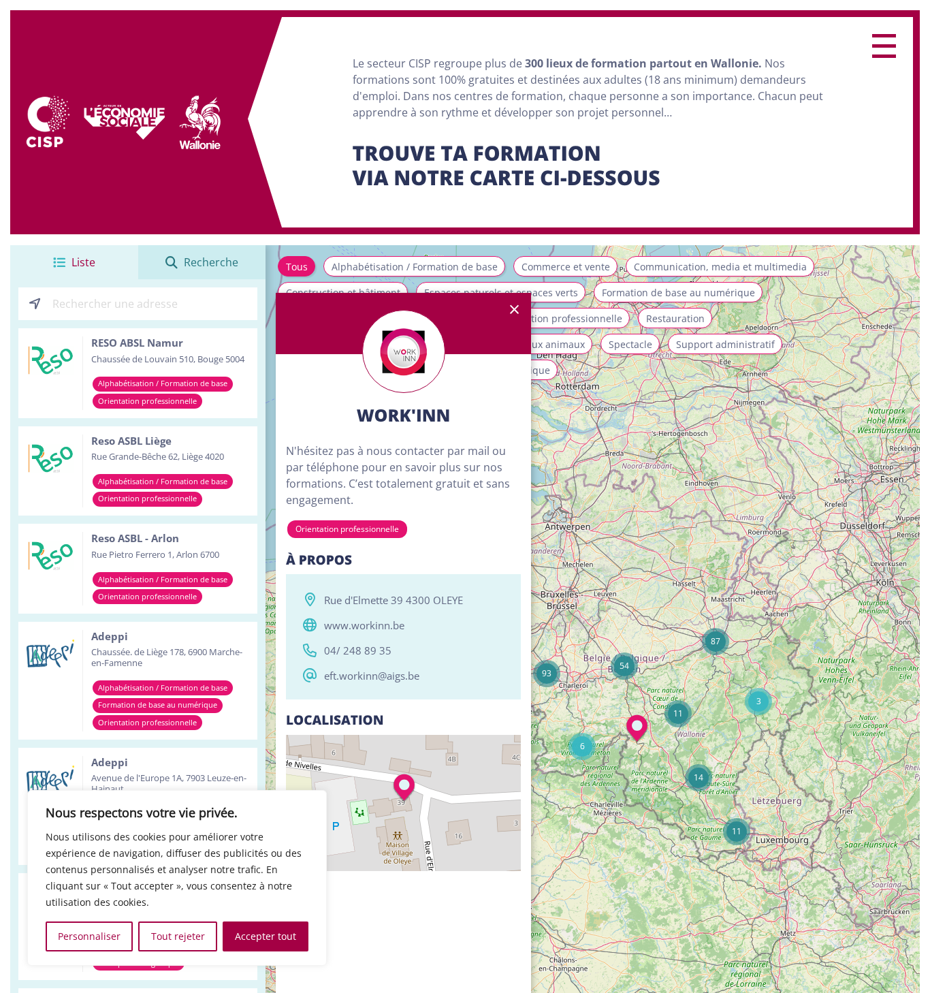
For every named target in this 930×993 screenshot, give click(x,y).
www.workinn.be (364, 625)
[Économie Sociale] (124, 122)
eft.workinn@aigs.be (371, 675)
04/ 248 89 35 (357, 650)
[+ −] (403, 803)
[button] (758, 701)
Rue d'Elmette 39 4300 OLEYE (393, 600)
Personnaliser (89, 936)
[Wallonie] (200, 122)
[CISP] (47, 122)
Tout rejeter (178, 936)
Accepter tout (265, 936)
